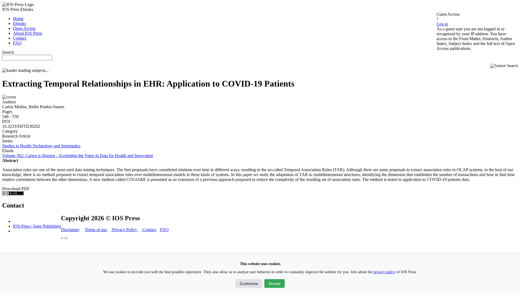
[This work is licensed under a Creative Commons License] (13, 194)
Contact (149, 229)
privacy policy (384, 272)
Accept (274, 283)
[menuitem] (18, 18)
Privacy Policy (124, 229)
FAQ (164, 229)
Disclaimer (70, 229)
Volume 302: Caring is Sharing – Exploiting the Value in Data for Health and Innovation (77, 155)
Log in (442, 24)
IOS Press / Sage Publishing (37, 226)
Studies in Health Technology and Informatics (41, 146)
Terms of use (96, 229)
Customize (249, 283)
